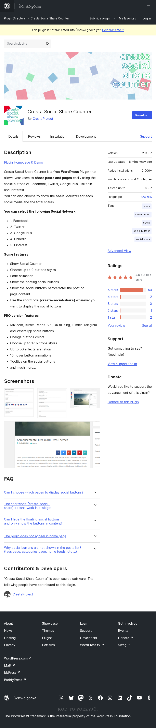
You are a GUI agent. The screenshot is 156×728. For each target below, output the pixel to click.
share (146, 206)
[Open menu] (149, 6)
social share (143, 239)
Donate (125, 638)
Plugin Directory (15, 18)
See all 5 (146, 196)
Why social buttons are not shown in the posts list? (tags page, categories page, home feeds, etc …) (42, 549)
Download (142, 115)
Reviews (34, 136)
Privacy (9, 645)
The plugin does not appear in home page (35, 536)
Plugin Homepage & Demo (23, 162)
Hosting (10, 638)
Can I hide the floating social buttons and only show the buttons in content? (33, 521)
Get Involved (128, 623)
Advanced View (119, 251)
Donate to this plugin (123, 402)
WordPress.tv (92, 645)
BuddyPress (15, 680)
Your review (116, 325)
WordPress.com (18, 658)
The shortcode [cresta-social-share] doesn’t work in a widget (28, 506)
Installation (58, 136)
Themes (48, 630)
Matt (9, 665)
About (8, 623)
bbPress (12, 672)
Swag (124, 645)
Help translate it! (113, 30)
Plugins (47, 638)
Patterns (48, 645)
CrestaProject (43, 119)
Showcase (50, 623)
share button (142, 214)
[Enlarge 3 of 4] (95, 394)
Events (123, 630)
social (146, 222)
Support (146, 136)
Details (13, 136)
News (8, 630)
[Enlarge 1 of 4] (28, 394)
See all (147, 325)
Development (86, 136)
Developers (88, 638)
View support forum (122, 364)
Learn (84, 623)
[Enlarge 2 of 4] (62, 394)
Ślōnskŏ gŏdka (25, 698)
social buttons (141, 230)
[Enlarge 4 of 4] (95, 427)
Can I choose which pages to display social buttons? (43, 492)
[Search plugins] (47, 44)
